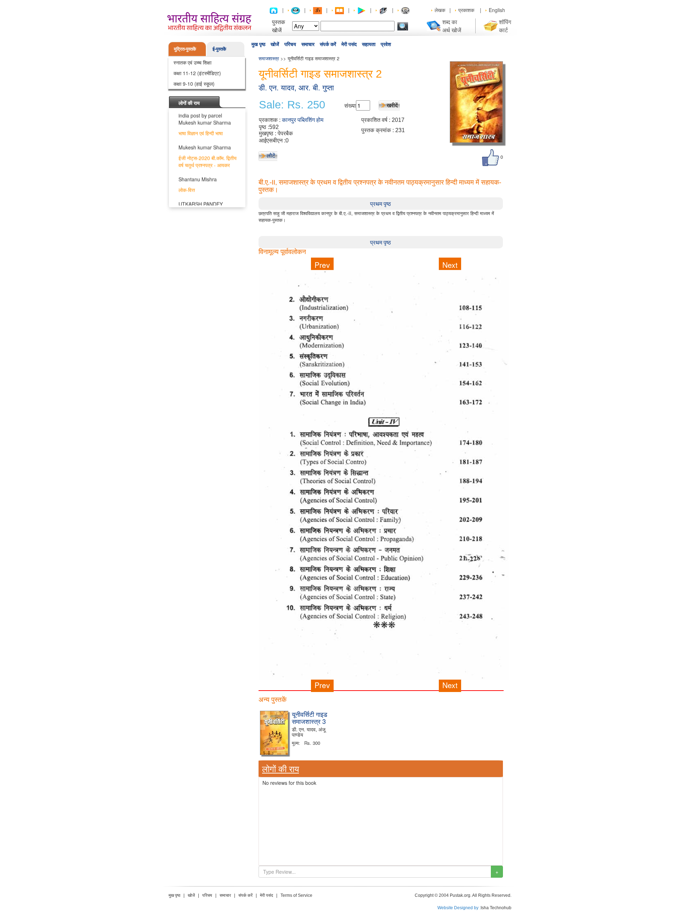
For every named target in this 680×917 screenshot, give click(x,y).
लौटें (271, 155)
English (497, 9)
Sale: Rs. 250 (292, 105)
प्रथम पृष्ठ (380, 203)
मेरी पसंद (349, 44)
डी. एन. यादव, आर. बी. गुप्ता (296, 88)
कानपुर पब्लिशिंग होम (302, 120)
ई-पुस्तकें (219, 48)
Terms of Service (296, 895)
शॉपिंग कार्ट (505, 26)
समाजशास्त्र (269, 58)
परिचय (290, 44)
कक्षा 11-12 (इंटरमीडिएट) (197, 73)
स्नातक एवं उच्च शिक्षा (192, 62)
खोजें (275, 44)
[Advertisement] (381, 739)
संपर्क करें (328, 44)
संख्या (350, 105)
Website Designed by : (459, 907)
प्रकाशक (466, 9)
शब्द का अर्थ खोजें (451, 26)
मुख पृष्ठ (258, 44)
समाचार (307, 44)
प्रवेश (386, 44)
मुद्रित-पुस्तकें (185, 48)
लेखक (440, 9)
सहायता (368, 44)
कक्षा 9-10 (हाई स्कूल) (194, 83)
